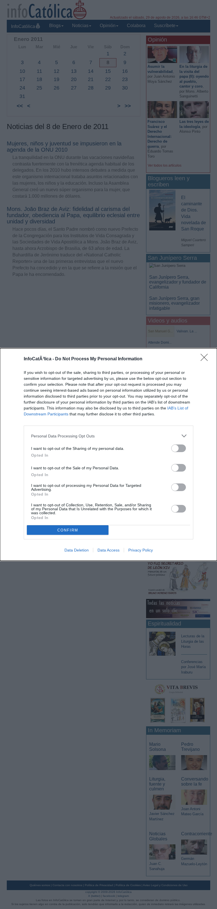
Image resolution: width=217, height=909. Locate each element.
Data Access (108, 550)
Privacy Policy (140, 550)
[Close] (206, 359)
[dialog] (108, 454)
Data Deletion (76, 550)
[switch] (178, 448)
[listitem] (108, 436)
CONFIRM (67, 530)
